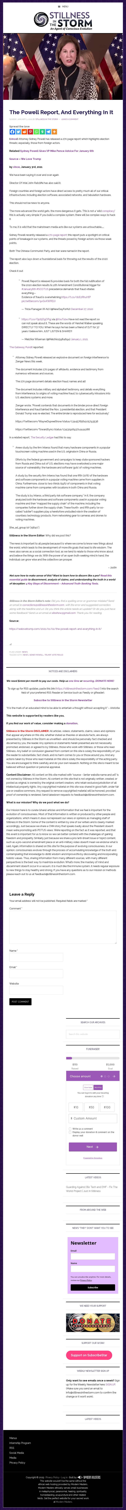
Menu (65, 6)
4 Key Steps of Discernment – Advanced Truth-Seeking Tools (62, 583)
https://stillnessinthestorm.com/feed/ (78, 688)
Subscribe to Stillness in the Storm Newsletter (63, 700)
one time (74, 680)
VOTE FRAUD (57, 655)
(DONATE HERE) (104, 680)
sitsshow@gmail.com (63, 612)
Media (12, 1457)
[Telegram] (48, 131)
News (25, 652)
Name (13, 950)
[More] (54, 131)
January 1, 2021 (79, 339)
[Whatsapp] (36, 131)
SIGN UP (110, 1384)
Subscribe (93, 1287)
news (25, 655)
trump (48, 655)
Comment (15, 908)
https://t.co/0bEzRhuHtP (76, 297)
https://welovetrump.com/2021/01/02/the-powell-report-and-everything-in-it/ (55, 628)
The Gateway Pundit (21, 347)
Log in (64, 1477)
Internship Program (20, 1443)
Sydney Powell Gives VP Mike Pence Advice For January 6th (57, 151)
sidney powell (36, 655)
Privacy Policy (86, 1280)
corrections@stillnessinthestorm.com (43, 604)
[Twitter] (18, 131)
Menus (13, 1438)
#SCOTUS (42, 289)
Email (13, 967)
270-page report (57, 235)
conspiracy (108, 211)
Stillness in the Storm (63, 21)
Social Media (16, 1452)
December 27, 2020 (82, 309)
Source (13, 159)
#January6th (29, 289)
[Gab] (42, 131)
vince (13, 139)
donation (71, 723)
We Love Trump (31, 159)
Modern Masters (64, 1502)
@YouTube (62, 319)
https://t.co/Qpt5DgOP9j (36, 319)
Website (14, 983)
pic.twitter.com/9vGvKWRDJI (38, 301)
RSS (11, 1447)
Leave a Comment (69, 119)
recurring (88, 680)
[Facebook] (12, 131)
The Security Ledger (42, 437)
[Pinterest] (30, 131)
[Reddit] (24, 131)
